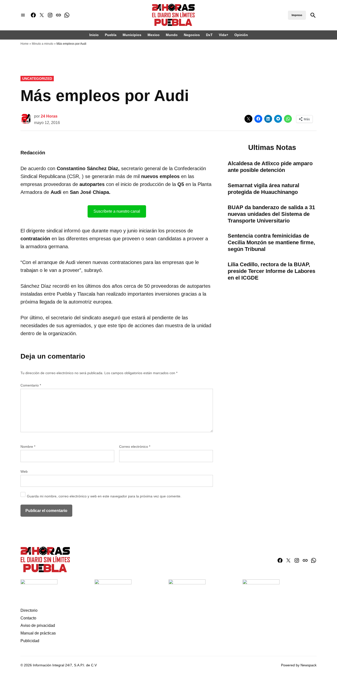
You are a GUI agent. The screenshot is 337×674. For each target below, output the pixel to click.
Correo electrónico (134, 447)
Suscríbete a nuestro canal (117, 211)
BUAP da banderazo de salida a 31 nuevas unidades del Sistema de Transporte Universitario (271, 214)
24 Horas (49, 116)
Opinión (241, 35)
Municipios (132, 35)
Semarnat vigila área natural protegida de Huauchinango (263, 188)
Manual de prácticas (38, 633)
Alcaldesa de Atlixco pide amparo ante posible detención (270, 166)
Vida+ (223, 35)
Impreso (297, 15)
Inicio (94, 35)
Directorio (28, 610)
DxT (209, 35)
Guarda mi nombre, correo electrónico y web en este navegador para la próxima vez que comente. (104, 496)
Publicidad (29, 641)
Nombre (27, 447)
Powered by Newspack (299, 665)
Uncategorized (37, 79)
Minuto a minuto (42, 43)
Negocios (192, 35)
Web (24, 471)
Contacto (28, 618)
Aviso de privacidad (37, 625)
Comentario (30, 385)
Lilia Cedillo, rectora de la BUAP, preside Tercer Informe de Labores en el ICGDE (271, 271)
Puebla (110, 35)
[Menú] (22, 15)
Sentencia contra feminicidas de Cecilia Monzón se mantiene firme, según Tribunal (271, 242)
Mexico (154, 35)
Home (24, 43)
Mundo (172, 35)
